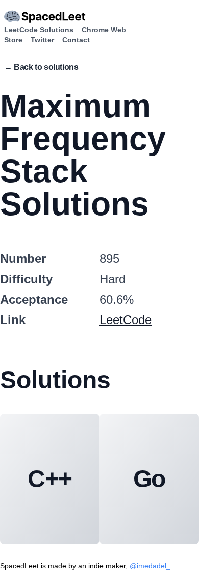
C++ (50, 478)
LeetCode (126, 320)
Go (149, 478)
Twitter (42, 40)
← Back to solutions (41, 67)
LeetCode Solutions (38, 29)
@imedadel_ (150, 566)
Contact (76, 40)
